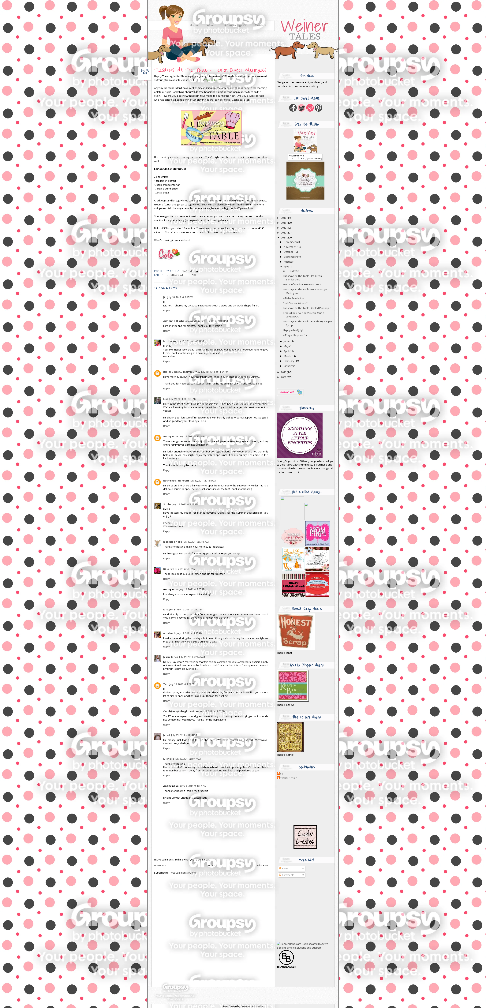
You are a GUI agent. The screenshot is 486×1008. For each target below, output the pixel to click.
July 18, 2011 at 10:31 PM (190, 341)
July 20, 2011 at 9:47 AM (188, 758)
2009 (284, 377)
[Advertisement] (300, 910)
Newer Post (160, 865)
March (288, 356)
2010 (284, 372)
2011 (284, 237)
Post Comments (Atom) (183, 872)
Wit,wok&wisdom (173, 526)
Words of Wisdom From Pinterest (302, 284)
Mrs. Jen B (169, 609)
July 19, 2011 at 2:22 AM (185, 504)
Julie (166, 569)
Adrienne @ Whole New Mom (181, 321)
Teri (165, 684)
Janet (166, 735)
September (290, 256)
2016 (284, 217)
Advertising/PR (235, 25)
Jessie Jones (170, 657)
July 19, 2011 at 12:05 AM (182, 399)
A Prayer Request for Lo (296, 335)
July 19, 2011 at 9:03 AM (192, 589)
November (290, 247)
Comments (287, 875)
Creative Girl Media (252, 1006)
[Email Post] (196, 271)
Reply (166, 310)
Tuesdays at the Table (181, 275)
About (211, 25)
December (290, 242)
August (288, 261)
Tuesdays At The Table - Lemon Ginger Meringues (210, 70)
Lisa (165, 399)
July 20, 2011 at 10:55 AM (193, 786)
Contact (260, 25)
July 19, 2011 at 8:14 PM (184, 735)
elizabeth (169, 633)
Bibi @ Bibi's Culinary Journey (181, 371)
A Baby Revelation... (294, 298)
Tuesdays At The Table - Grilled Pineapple (307, 308)
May (286, 346)
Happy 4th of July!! (293, 330)
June (287, 341)
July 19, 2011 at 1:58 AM (203, 480)
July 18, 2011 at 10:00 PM (214, 321)
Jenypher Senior (287, 778)
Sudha (167, 504)
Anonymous (170, 436)
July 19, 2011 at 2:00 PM (212, 711)
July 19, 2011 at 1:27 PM (182, 684)
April (287, 351)
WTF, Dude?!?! (291, 271)
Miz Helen (169, 341)
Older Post (262, 865)
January (288, 366)
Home (211, 865)
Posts (284, 868)
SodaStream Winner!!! (295, 303)
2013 (284, 227)
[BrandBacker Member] (286, 967)
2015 (284, 222)
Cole (280, 773)
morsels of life (172, 541)
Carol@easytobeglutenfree (181, 711)
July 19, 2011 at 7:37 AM (183, 569)
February (289, 361)
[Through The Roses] (305, 545)
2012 (284, 232)
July (286, 266)
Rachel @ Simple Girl (176, 480)
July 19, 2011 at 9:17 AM (189, 633)
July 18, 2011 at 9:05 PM (180, 297)
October (289, 251)
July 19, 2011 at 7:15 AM (196, 541)
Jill (164, 297)
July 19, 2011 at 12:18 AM (193, 436)
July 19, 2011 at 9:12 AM (189, 609)
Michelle (168, 758)
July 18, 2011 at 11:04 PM (214, 371)
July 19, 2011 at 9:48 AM (192, 657)
